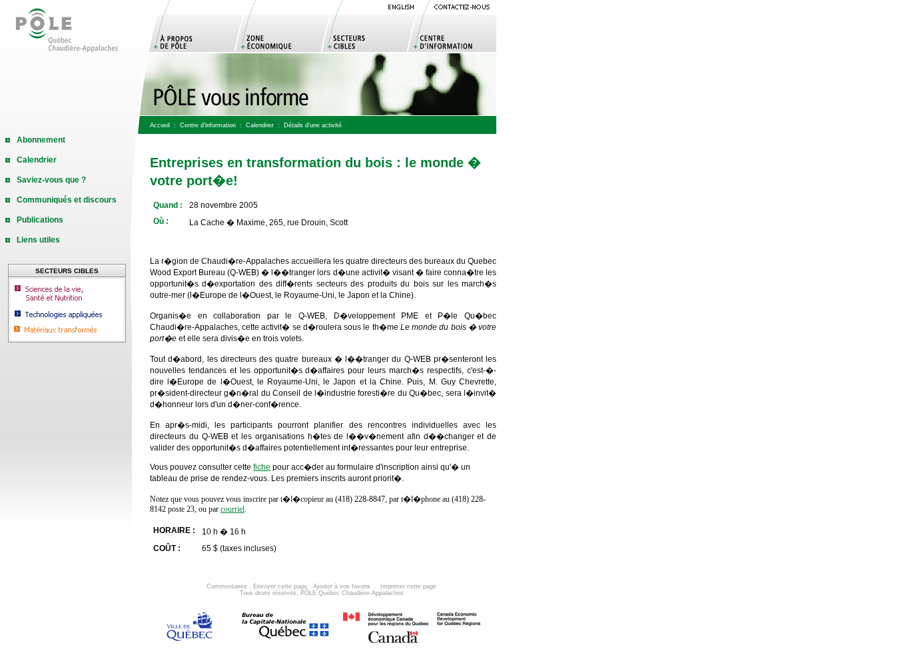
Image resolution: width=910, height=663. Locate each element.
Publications (40, 220)
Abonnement (41, 140)
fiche (261, 467)
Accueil (160, 125)
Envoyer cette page (280, 586)
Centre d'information (208, 125)
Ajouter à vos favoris (341, 586)
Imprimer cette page (408, 586)
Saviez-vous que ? (51, 180)
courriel (232, 509)
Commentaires (227, 586)
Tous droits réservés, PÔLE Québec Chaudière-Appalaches (322, 593)
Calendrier (260, 125)
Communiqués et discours (67, 200)
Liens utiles (38, 240)
